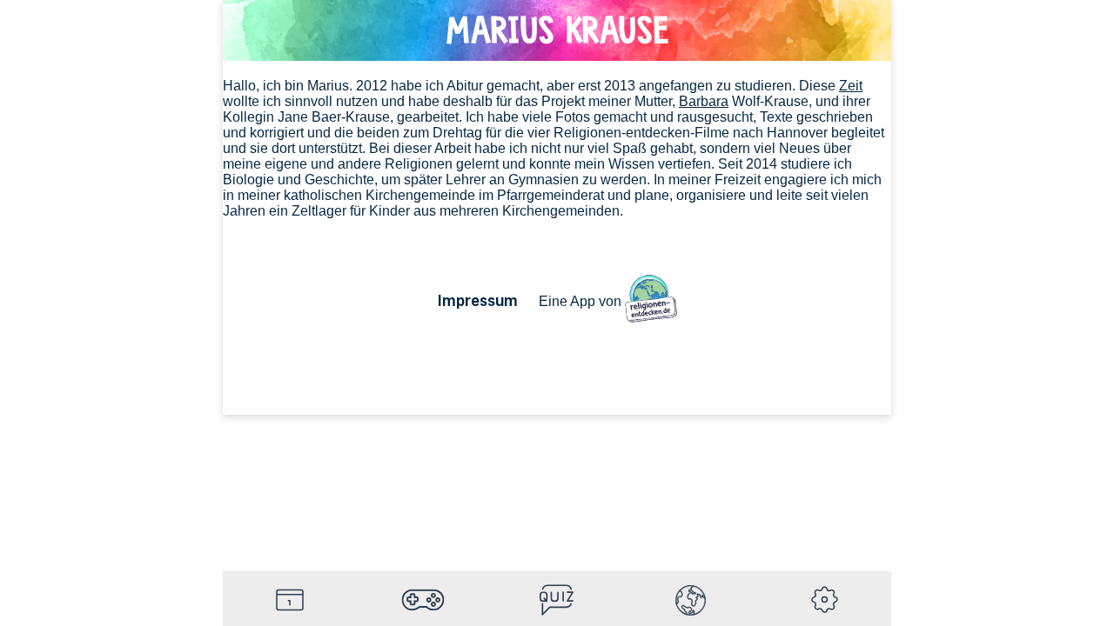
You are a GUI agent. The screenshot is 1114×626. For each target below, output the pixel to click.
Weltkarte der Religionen (691, 600)
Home (290, 600)
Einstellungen (824, 600)
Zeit (850, 85)
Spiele (424, 600)
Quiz (557, 600)
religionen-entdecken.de (651, 301)
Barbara (703, 101)
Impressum (478, 300)
